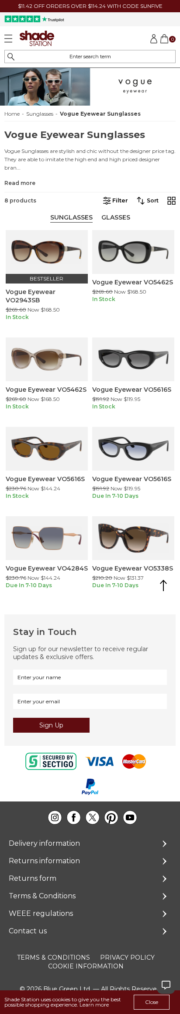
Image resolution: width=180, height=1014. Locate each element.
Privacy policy (127, 957)
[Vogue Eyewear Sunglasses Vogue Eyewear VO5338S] (133, 538)
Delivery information (44, 843)
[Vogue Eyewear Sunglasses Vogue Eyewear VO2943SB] (47, 252)
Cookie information (86, 966)
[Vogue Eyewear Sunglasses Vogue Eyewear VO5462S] (133, 252)
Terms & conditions (53, 957)
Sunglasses (39, 114)
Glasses (115, 217)
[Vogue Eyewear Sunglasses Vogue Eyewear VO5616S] (133, 359)
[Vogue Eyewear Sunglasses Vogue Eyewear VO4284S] (47, 538)
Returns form (32, 878)
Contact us (28, 931)
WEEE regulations (41, 913)
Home (12, 114)
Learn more (94, 1004)
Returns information (44, 861)
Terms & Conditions (42, 896)
